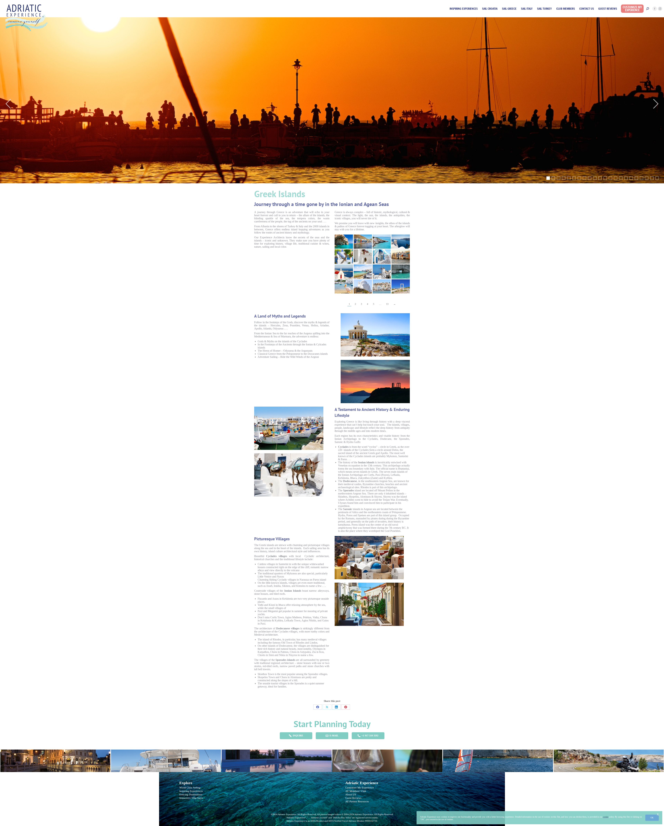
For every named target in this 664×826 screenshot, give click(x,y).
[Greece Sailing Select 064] (382, 271)
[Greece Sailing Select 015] (400, 256)
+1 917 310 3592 (370, 735)
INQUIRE (298, 735)
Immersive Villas (277, 759)
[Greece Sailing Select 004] (363, 256)
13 (387, 304)
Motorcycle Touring (609, 759)
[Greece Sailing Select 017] (363, 271)
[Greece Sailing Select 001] (382, 242)
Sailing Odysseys (166, 759)
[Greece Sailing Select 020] (363, 286)
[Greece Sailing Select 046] (400, 271)
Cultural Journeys (55, 759)
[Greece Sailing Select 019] (344, 286)
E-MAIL (334, 735)
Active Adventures (498, 759)
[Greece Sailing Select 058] (400, 242)
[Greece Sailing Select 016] (344, 271)
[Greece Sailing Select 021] (382, 286)
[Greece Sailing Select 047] (363, 242)
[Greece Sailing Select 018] (344, 256)
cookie (605, 817)
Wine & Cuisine (387, 759)
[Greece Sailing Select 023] (400, 286)
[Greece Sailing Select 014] (382, 256)
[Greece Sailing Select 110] (344, 242)
